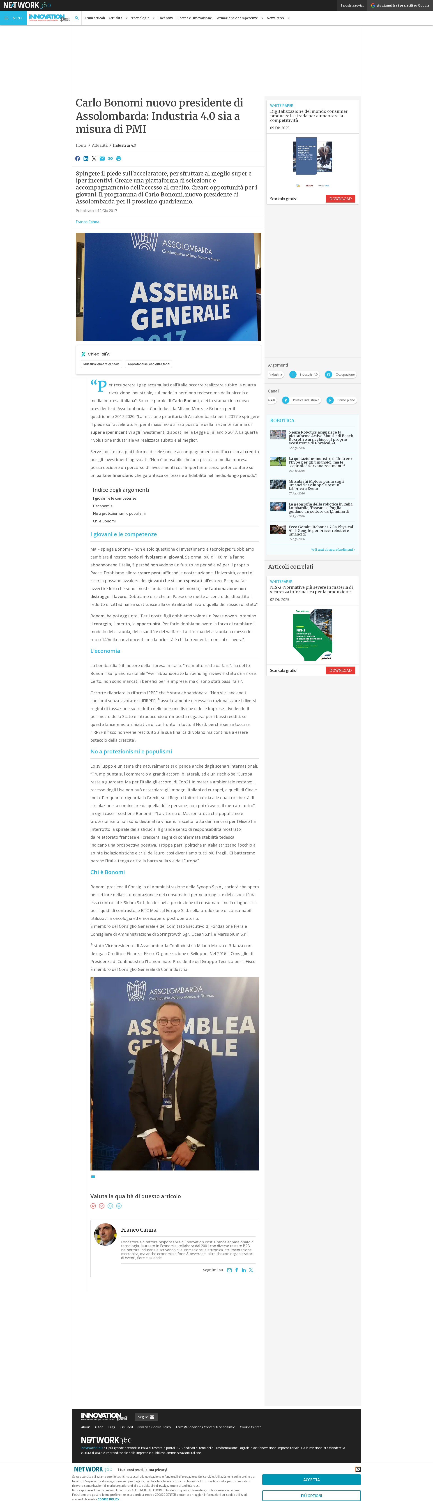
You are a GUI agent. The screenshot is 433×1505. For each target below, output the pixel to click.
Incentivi (165, 18)
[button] (13, 18)
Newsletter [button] (275, 18)
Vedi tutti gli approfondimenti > (333, 549)
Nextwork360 (92, 1448)
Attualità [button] (115, 18)
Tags (111, 1427)
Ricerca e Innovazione (194, 18)
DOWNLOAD (340, 198)
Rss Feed (126, 1427)
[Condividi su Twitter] (94, 158)
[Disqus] (168, 1351)
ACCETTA (311, 1480)
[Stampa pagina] (118, 158)
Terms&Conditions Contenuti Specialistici (205, 1427)
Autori (98, 1427)
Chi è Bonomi (104, 521)
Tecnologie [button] (140, 18)
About (85, 1427)
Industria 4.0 (124, 145)
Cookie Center (250, 1427)
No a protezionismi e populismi (119, 513)
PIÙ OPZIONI (311, 1496)
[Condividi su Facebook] (77, 158)
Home (81, 145)
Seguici (143, 1417)
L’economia (103, 505)
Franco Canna (87, 221)
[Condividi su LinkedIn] (85, 158)
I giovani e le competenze (114, 498)
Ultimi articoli (94, 18)
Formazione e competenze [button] (236, 18)
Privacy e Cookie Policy (154, 1427)
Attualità (100, 145)
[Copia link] (110, 158)
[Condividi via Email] (102, 158)
